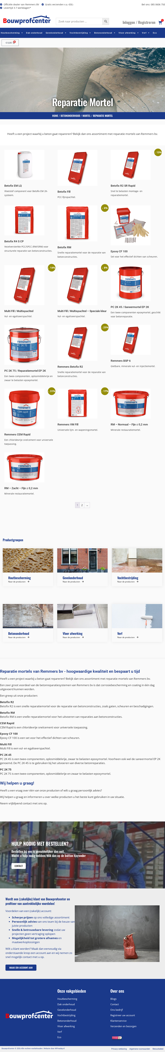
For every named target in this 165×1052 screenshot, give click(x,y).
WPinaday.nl (60, 1048)
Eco (155, 33)
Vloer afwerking (127, 33)
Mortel (86, 116)
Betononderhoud (103, 33)
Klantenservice (118, 1020)
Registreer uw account (122, 1015)
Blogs (113, 998)
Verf (144, 33)
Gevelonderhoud (54, 33)
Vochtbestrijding (79, 33)
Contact (114, 1004)
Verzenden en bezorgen (123, 1026)
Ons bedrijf (116, 1009)
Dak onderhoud (34, 33)
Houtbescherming (10, 33)
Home (55, 116)
